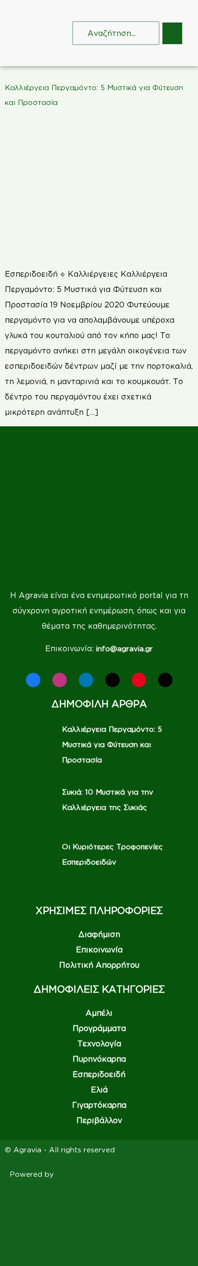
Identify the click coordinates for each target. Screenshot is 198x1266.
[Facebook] (33, 680)
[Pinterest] (139, 680)
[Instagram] (59, 680)
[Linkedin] (86, 680)
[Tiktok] (165, 680)
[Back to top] (176, 1244)
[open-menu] (172, 33)
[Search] (143, 33)
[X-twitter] (112, 680)
